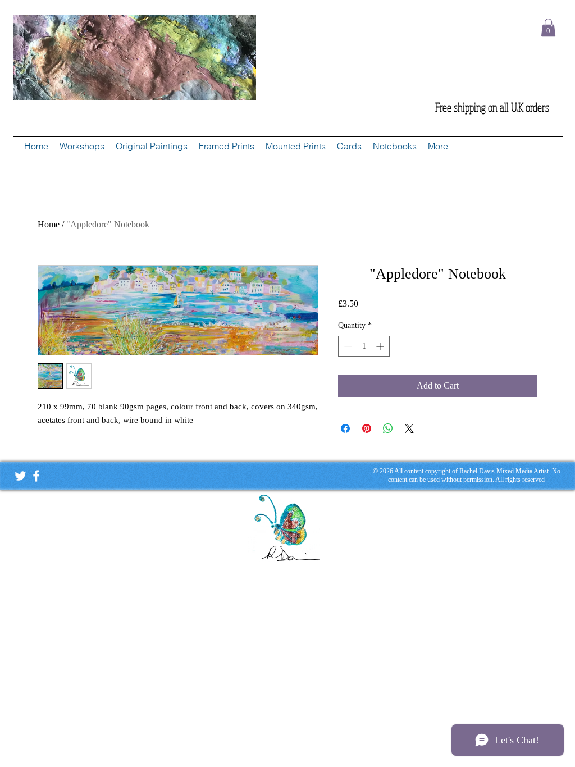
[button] (548, 27)
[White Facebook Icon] (36, 475)
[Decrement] (347, 346)
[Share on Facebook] (345, 428)
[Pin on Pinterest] (366, 428)
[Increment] (381, 346)
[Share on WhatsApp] (388, 428)
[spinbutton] (364, 346)
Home (49, 224)
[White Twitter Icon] (20, 475)
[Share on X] (409, 428)
